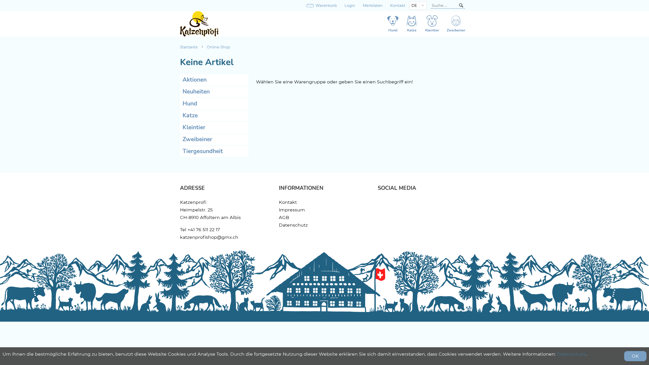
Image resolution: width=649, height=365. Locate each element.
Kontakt (397, 5)
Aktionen (195, 80)
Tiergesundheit (203, 151)
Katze (190, 115)
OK (635, 356)
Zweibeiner (197, 139)
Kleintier (194, 127)
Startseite (189, 47)
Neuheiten (196, 92)
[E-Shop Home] (199, 23)
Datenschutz (293, 225)
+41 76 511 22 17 (204, 229)
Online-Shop (218, 47)
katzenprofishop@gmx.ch (209, 237)
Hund (190, 103)
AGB (284, 217)
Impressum (292, 209)
